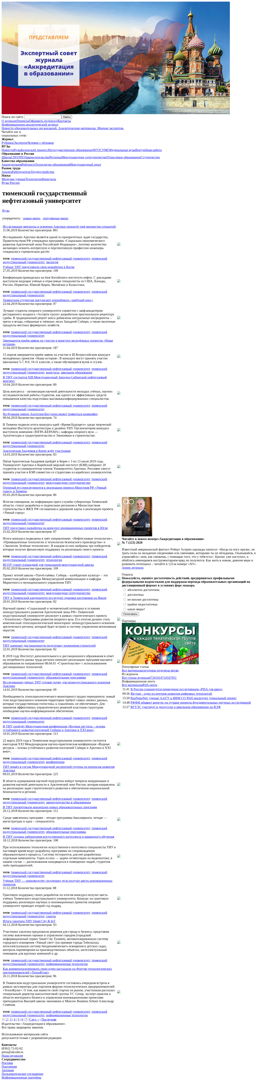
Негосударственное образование (70, 150)
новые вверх (31, 218)
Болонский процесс (34, 150)
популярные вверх (55, 218)
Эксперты (20, 142)
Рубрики (8, 142)
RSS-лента (150, 685)
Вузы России (11, 182)
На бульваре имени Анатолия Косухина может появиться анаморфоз (50, 414)
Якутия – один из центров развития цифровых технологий (171, 693)
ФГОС (97, 150)
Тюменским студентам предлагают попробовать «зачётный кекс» (48, 300)
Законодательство (37, 157)
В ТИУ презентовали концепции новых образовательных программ (50, 807)
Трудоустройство (42, 172)
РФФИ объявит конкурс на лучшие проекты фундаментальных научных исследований (191, 702)
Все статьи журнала (135, 677)
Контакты (64, 121)
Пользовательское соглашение (22, 1074)
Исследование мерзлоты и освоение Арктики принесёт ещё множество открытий (59, 226)
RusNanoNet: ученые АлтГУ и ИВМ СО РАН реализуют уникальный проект (184, 698)
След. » (34, 1019)
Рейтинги (28, 164)
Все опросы (249, 574)
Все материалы (132, 670)
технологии (54, 560)
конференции (55, 762)
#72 (151, 677)
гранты (51, 916)
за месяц (173, 670)
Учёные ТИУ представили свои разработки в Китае (38, 267)
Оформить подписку (43, 121)
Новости (8, 150)
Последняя (48, 1019)
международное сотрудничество (68, 482)
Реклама (7, 1063)
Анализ (7, 172)
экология (52, 262)
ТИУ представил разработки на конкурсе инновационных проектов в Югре (55, 528)
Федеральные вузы (122, 150)
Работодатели (21, 172)
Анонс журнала (132, 567)
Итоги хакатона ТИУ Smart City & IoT (29, 921)
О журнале (9, 121)
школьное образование (76, 372)
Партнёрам (9, 1066)
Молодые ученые (13, 179)
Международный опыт (85, 164)
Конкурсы (49, 179)
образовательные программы (66, 677)
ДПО (21, 157)
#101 (157, 677)
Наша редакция (12, 1055)
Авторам (8, 1070)
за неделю (160, 670)
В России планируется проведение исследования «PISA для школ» (177, 689)
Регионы (55, 157)
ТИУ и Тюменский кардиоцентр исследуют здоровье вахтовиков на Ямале (54, 598)
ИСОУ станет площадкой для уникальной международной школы (48, 564)
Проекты (23, 121)
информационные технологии (67, 964)
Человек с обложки (40, 142)
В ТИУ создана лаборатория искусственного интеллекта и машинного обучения (58, 836)
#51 (174, 677)
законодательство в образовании (68, 802)
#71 (162, 677)
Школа (6, 157)
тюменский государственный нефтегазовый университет (50, 258)
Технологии (33, 179)
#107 (168, 677)
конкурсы (52, 372)
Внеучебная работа (148, 150)
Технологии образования (52, 164)
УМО (105, 150)
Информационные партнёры (21, 1077)
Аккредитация (12, 164)
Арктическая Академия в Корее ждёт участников (37, 451)
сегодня (148, 670)
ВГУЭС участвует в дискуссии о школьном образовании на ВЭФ (176, 707)
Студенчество (150, 157)
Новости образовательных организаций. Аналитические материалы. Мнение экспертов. (63, 126)
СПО (14, 157)
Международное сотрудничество (84, 157)
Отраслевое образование (124, 157)
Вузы (17, 150)
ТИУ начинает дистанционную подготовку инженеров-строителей (49, 645)
